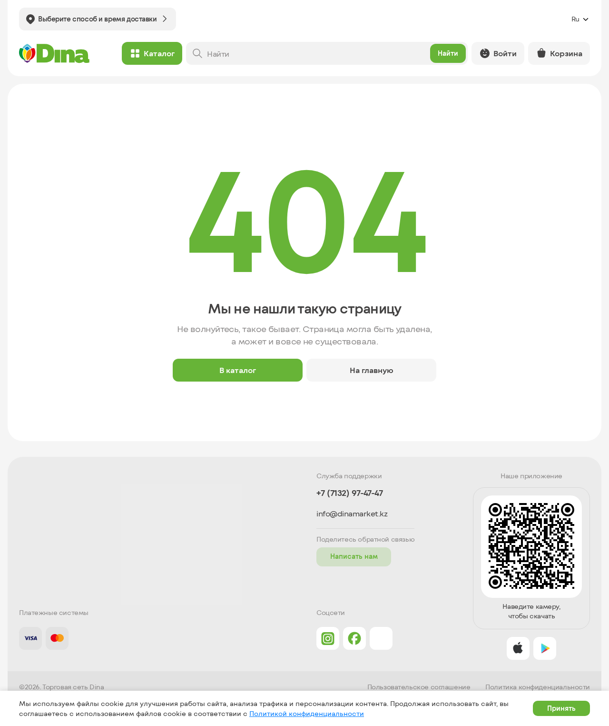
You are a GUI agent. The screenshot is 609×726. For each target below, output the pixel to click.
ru (575, 19)
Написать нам (354, 556)
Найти (448, 53)
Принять (561, 708)
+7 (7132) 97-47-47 (349, 493)
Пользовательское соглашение (419, 687)
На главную (371, 369)
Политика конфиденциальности (537, 687)
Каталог (159, 53)
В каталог (237, 369)
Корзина (566, 53)
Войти (505, 53)
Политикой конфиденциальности (306, 713)
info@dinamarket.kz (351, 513)
